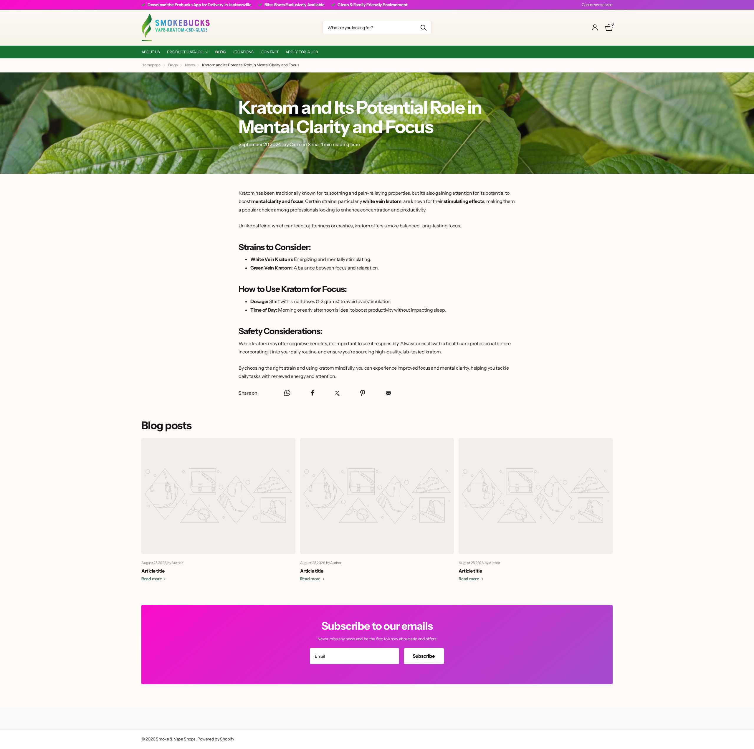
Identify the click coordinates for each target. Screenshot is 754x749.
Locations (243, 51)
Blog (220, 51)
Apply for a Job (301, 51)
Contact (269, 51)
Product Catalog (185, 51)
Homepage (151, 64)
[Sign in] (595, 27)
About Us (150, 51)
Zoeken (423, 27)
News (189, 64)
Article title (153, 571)
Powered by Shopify (215, 739)
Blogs (173, 64)
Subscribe (424, 656)
